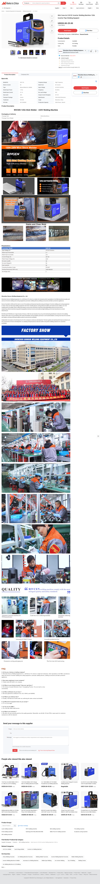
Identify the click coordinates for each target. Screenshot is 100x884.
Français (29, 874)
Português (24, 874)
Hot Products (12, 872)
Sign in (96, 4)
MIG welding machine (55, 829)
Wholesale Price (52, 872)
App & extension (80, 8)
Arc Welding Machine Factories (25, 856)
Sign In (60, 67)
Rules (97, 8)
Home (3, 11)
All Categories (7, 8)
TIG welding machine (79, 829)
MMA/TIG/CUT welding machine (58, 831)
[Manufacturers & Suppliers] (10, 3)
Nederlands (53, 874)
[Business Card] (96, 81)
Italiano (42, 874)
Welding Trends (82, 860)
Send (15, 750)
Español (18, 874)
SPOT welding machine (31, 829)
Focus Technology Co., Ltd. (40, 877)
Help (71, 8)
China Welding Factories (8, 856)
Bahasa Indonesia (93, 874)
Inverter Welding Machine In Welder (11, 860)
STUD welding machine (7, 831)
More (3, 867)
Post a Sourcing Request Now (46, 750)
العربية (58, 874)
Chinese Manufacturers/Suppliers (31, 872)
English (13, 874)
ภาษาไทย (76, 874)
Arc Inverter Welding (59, 860)
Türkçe (80, 874)
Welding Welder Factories (42, 856)
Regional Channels (68, 872)
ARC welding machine (7, 834)
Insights (89, 872)
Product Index (77, 872)
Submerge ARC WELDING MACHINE (34, 831)
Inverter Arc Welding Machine (35, 849)
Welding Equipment (27, 11)
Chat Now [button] (89, 30)
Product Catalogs (23, 825)
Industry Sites (60, 872)
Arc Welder (35, 11)
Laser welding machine (7, 829)
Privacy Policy (73, 877)
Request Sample (84, 34)
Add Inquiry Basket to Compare (28, 58)
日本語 (67, 874)
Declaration (66, 877)
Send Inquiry (67, 30)
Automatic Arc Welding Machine (30, 860)
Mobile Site (84, 872)
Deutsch (47, 874)
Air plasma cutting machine (80, 831)
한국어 (62, 874)
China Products (19, 872)
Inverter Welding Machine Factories (59, 856)
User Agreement (58, 877)
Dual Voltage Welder (19, 849)
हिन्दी (71, 874)
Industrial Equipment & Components (13, 11)
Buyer (64, 8)
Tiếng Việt (86, 874)
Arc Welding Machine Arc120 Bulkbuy (12, 864)
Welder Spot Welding (46, 860)
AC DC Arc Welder (7, 849)
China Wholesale (43, 872)
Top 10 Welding (71, 860)
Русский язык (36, 874)
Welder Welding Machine (77, 856)
